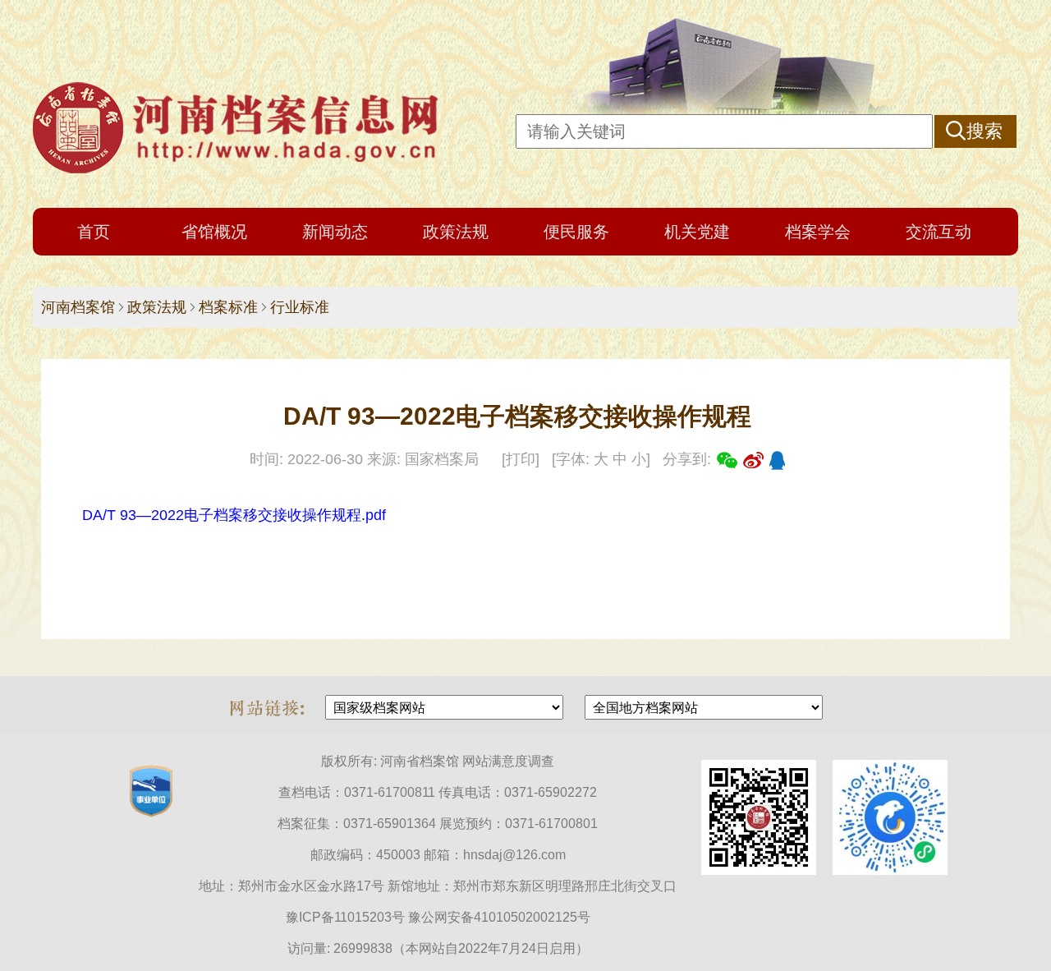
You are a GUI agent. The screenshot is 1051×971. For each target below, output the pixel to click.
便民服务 (576, 232)
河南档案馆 (78, 307)
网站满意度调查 (508, 761)
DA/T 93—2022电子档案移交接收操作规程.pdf (234, 515)
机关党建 (697, 232)
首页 (93, 232)
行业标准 (299, 307)
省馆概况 (214, 232)
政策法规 (456, 232)
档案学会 (818, 232)
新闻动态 (335, 232)
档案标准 (228, 307)
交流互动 (938, 232)
